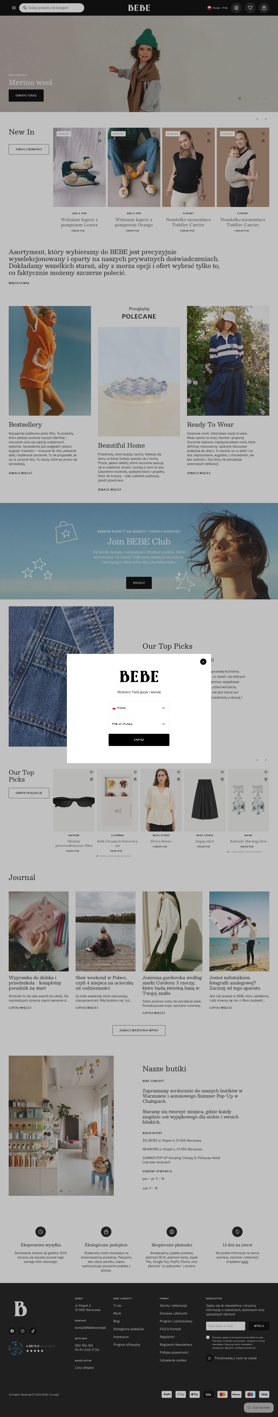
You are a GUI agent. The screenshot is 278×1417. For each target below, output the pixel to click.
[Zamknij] (203, 661)
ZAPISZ (139, 740)
